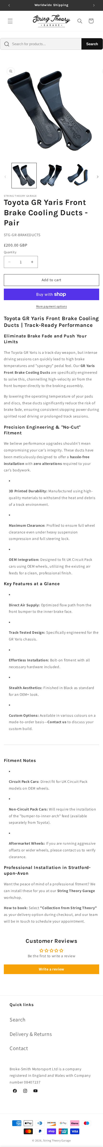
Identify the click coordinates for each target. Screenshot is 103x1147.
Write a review (51, 969)
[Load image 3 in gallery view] (78, 175)
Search (92, 44)
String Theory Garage (57, 1140)
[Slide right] (97, 176)
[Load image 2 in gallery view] (51, 175)
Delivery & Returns (31, 1034)
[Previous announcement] (9, 5)
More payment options (51, 306)
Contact (19, 1048)
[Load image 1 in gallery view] (24, 175)
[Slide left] (5, 176)
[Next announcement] (94, 5)
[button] (10, 20)
